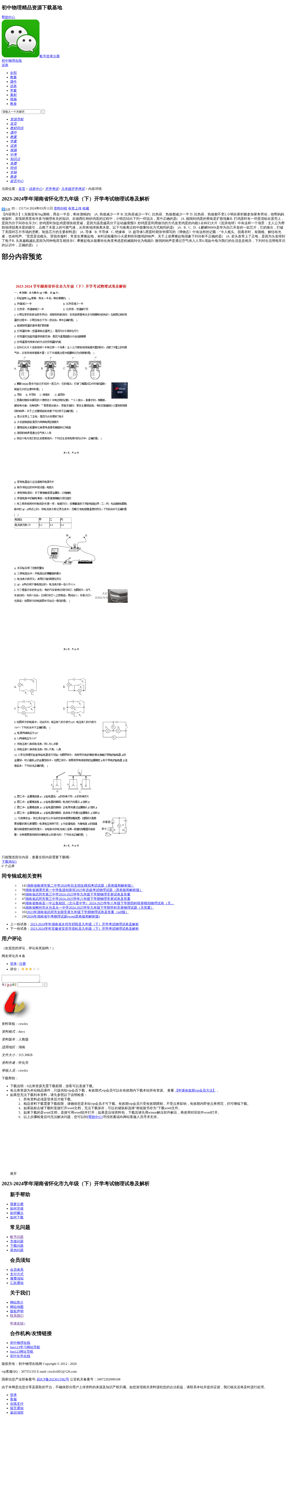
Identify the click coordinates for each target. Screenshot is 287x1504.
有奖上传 (75, 208)
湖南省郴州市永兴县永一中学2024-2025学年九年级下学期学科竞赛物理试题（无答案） (89, 907)
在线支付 (17, 1403)
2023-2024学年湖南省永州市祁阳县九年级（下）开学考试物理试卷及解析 (84, 924)
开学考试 (51, 189)
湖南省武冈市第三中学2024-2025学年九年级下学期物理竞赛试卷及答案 (77, 894)
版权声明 (17, 1311)
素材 (13, 95)
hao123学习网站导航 (25, 1347)
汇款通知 (17, 1283)
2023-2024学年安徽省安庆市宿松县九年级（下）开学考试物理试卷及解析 (84, 928)
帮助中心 (8, 17)
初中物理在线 (12, 60)
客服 (13, 1399)
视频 (13, 99)
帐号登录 (46, 56)
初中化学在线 (20, 1356)
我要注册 (17, 1204)
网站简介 (17, 1302)
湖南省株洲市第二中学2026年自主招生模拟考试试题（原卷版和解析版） (80, 885)
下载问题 (17, 1245)
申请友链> (17, 1323)
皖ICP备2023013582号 (53, 1379)
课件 (13, 81)
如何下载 (17, 1217)
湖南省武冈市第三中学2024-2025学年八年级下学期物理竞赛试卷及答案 (77, 899)
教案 (13, 77)
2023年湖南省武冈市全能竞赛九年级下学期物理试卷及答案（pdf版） (78, 912)
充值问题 (17, 1241)
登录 (13, 963)
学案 (13, 90)
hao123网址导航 (21, 1351)
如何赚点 (17, 1213)
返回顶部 (17, 1412)
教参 (13, 103)
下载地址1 (9, 861)
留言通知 (17, 1408)
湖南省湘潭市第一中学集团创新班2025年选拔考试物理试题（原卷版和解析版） (84, 890)
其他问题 (17, 1250)
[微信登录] (20, 56)
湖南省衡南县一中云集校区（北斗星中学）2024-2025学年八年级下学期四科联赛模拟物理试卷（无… (99, 903)
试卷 (5, 65)
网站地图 (17, 1307)
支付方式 (17, 1274)
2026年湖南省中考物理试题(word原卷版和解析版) (63, 916)
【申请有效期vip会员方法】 (195, 1090)
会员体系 (17, 1269)
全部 (13, 73)
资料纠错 (60, 208)
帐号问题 (17, 1237)
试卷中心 (35, 189)
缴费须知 (17, 1278)
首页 (21, 189)
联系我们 (17, 1315)
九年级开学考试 (73, 189)
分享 (7, 209)
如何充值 (17, 1208)
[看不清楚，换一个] (9, 984)
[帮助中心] (95, 1117)
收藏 (85, 208)
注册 (56, 56)
